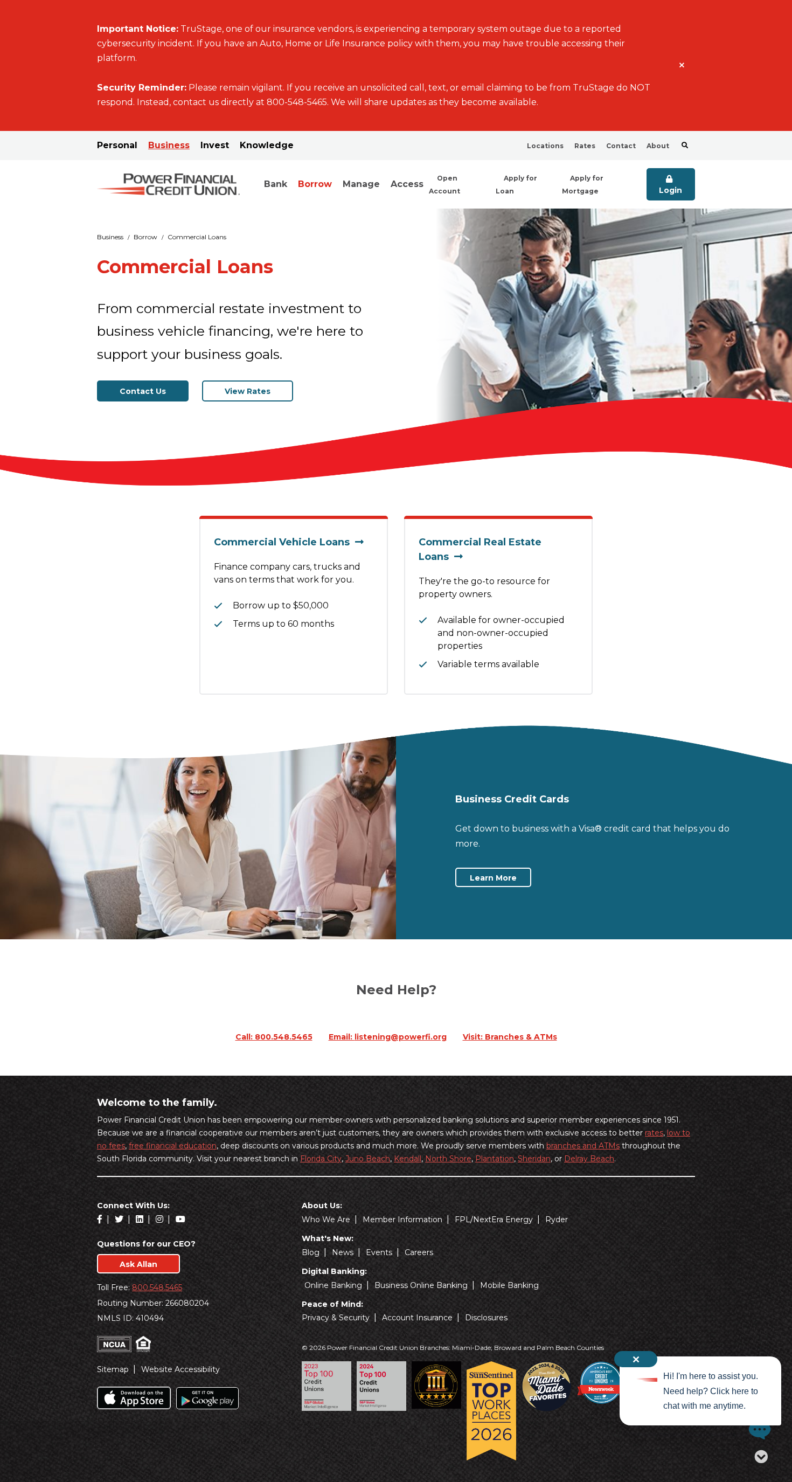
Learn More (500, 877)
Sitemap (113, 1369)
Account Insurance (417, 1317)
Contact (621, 146)
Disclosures (486, 1317)
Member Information (402, 1219)
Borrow (315, 184)
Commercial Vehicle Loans (284, 542)
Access (407, 184)
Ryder (556, 1219)
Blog (310, 1252)
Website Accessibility (180, 1369)
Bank (275, 184)
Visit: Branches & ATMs (510, 1037)
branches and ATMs (583, 1146)
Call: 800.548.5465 (273, 1037)
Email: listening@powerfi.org (388, 1037)
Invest (214, 145)
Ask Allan (138, 1264)
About (658, 146)
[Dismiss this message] (682, 65)
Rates (584, 146)
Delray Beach (589, 1159)
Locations (545, 146)
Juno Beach (367, 1159)
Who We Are (326, 1219)
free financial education (173, 1146)
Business (169, 145)
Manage (361, 184)
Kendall (407, 1159)
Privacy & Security (336, 1317)
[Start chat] (757, 1430)
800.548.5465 (157, 1287)
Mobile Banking (509, 1285)
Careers (419, 1252)
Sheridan (534, 1159)
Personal (117, 145)
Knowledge (267, 145)
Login (670, 190)
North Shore (448, 1159)
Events (379, 1252)
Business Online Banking (421, 1285)
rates (654, 1133)
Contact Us (143, 391)
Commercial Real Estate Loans (480, 549)
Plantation (494, 1159)
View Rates (247, 391)
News (342, 1252)
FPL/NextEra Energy (494, 1219)
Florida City (321, 1159)
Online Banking (333, 1285)
